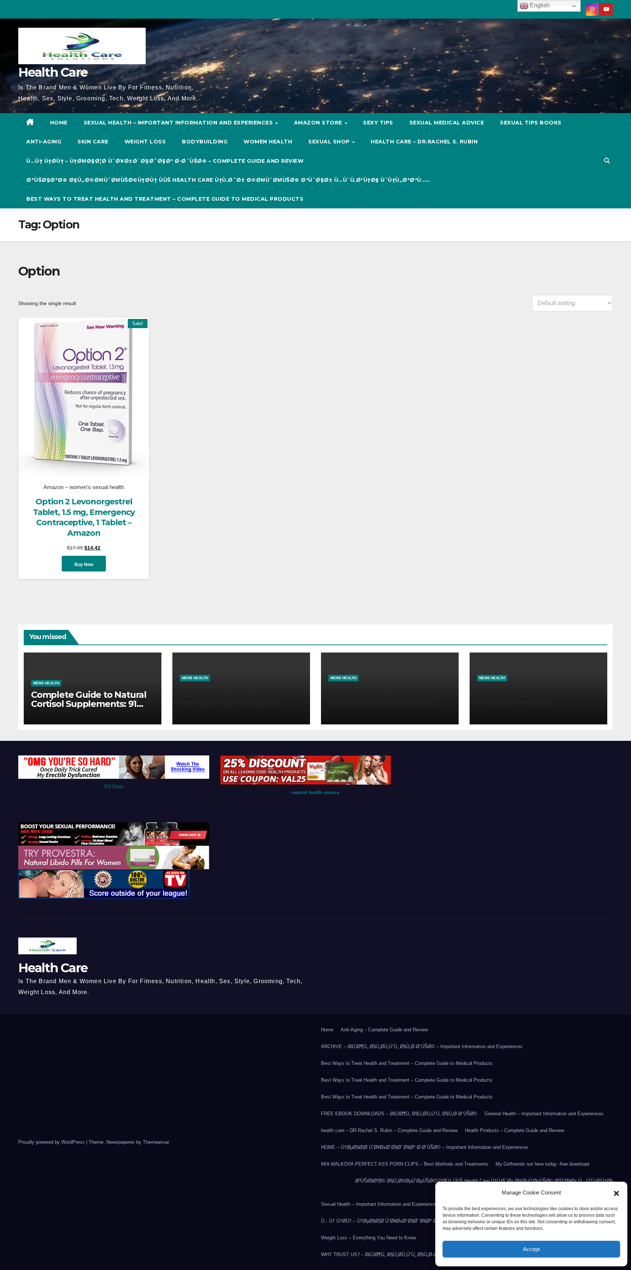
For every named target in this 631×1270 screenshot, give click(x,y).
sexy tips (378, 122)
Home (327, 1029)
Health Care (52, 72)
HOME (59, 122)
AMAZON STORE (319, 122)
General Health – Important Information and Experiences (544, 1113)
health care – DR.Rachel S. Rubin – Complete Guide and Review (389, 1130)
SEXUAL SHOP (329, 141)
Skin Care (92, 141)
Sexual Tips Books (531, 122)
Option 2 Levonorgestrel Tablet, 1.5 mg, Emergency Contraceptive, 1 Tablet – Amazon (84, 517)
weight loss (145, 141)
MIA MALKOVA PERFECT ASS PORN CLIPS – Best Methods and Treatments (404, 1164)
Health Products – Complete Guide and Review (514, 1130)
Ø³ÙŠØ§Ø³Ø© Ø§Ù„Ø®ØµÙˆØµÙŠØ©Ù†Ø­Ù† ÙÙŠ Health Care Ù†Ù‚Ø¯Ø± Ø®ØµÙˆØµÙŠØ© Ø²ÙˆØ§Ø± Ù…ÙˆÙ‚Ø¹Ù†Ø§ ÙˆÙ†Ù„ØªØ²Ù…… (228, 180)
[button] (616, 1192)
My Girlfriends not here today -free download (542, 1164)
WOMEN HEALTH (268, 141)
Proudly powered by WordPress (52, 1142)
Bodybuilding (204, 141)
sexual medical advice (446, 122)
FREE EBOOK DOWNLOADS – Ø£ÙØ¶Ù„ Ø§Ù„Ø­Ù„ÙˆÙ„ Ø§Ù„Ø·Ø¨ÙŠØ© (399, 1113)
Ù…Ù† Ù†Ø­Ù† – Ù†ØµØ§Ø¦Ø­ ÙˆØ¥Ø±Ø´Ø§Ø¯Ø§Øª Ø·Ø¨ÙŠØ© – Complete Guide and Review (164, 161)
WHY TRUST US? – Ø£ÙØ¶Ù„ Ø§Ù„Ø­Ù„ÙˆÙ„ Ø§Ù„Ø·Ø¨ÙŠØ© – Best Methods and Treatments (421, 1254)
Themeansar (156, 1142)
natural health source (315, 792)
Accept (531, 1249)
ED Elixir (113, 786)
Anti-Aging (43, 141)
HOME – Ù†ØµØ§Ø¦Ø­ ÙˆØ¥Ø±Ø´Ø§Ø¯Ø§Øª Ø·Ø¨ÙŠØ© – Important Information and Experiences (424, 1147)
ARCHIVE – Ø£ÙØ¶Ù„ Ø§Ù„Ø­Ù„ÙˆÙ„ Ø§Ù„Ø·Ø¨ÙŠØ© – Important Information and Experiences (422, 1046)
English (539, 5)
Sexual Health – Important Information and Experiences (179, 122)
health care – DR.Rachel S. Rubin (424, 141)
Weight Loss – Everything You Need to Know (368, 1237)
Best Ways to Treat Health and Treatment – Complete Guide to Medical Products (164, 199)
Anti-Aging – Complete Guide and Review (384, 1029)
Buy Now (83, 564)
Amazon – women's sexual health (83, 487)
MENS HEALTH (46, 683)
